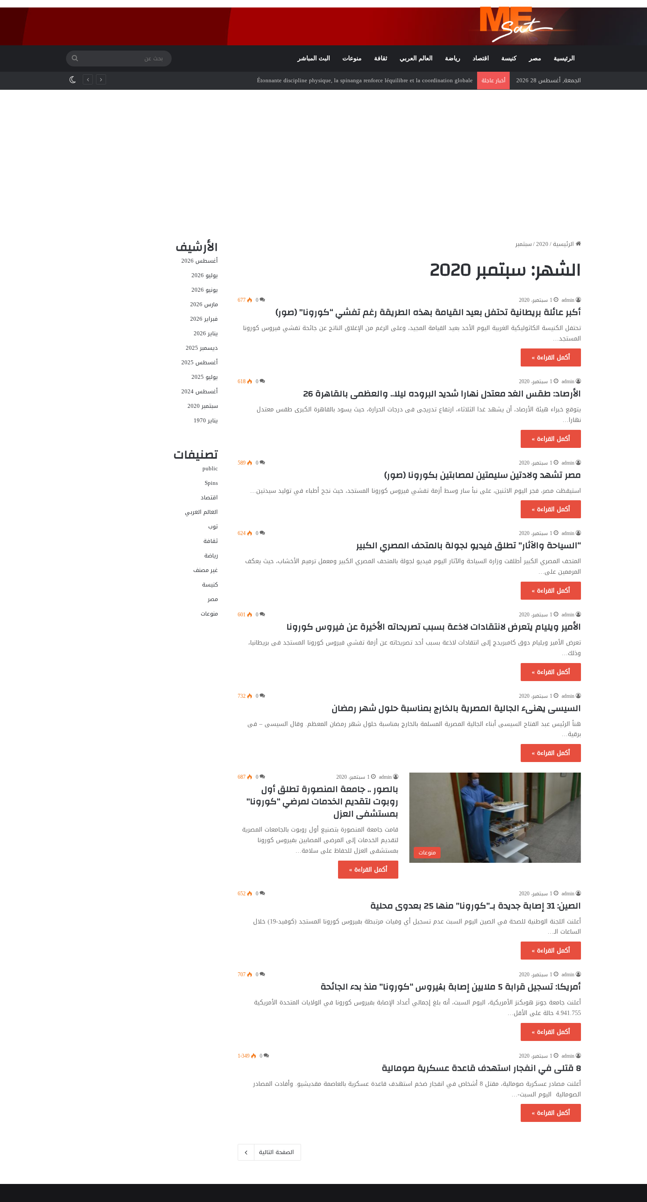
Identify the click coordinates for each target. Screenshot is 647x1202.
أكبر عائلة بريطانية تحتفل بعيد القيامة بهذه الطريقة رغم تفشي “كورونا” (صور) (428, 312)
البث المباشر (314, 58)
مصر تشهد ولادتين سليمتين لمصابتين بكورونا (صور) (482, 475)
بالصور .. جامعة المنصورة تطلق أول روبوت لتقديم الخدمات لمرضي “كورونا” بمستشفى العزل (322, 801)
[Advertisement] (323, 164)
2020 (542, 243)
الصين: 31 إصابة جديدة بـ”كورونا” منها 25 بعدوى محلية (475, 906)
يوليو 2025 (204, 376)
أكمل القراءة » (551, 357)
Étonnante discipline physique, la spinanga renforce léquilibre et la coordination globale (365, 80)
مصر (535, 58)
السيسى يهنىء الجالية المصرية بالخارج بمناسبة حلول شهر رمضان (456, 708)
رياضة (452, 58)
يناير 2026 (206, 333)
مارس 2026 (204, 304)
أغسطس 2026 (199, 260)
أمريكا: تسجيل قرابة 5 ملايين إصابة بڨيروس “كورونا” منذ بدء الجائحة (450, 986)
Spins (211, 482)
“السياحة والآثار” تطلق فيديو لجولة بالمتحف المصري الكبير (468, 545)
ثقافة (380, 58)
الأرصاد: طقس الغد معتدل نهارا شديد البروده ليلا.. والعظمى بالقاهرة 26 (442, 393)
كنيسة (509, 58)
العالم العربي (416, 58)
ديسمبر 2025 (202, 347)
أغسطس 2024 (199, 391)
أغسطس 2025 (199, 362)
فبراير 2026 (204, 318)
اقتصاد (481, 58)
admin (568, 300)
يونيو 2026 (204, 289)
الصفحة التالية (276, 1152)
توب (213, 526)
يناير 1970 (206, 420)
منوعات (352, 58)
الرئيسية (564, 58)
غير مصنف (205, 569)
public (210, 468)
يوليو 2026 (204, 275)
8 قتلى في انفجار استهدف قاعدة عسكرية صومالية (481, 1068)
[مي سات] (524, 22)
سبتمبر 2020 (202, 405)
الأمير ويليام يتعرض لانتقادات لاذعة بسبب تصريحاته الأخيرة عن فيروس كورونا (434, 627)
